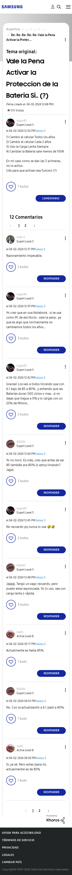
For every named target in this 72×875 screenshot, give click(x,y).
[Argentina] (12, 6)
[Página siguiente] (33, 225)
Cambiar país (12, 862)
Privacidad (10, 847)
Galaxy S (40, 131)
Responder (51, 278)
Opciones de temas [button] (58, 39)
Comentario (50, 198)
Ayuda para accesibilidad (21, 833)
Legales (8, 855)
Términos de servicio (18, 840)
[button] (59, 122)
